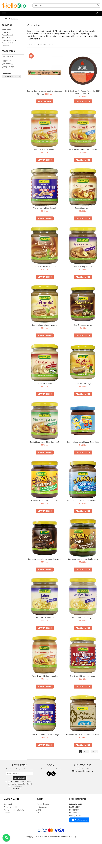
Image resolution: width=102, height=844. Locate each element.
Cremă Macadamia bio (83, 325)
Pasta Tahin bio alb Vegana (83, 617)
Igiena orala (6, 37)
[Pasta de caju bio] (45, 362)
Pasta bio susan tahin (45, 617)
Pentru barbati (7, 35)
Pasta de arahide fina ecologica (45, 676)
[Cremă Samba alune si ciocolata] (45, 479)
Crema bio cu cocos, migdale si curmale (82, 734)
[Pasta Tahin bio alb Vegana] (83, 596)
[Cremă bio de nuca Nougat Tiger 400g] (83, 420)
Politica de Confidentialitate (15, 787)
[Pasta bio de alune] (83, 187)
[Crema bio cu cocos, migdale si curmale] (83, 713)
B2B (37, 813)
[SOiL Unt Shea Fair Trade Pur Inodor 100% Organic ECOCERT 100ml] (83, 71)
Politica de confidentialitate (14, 810)
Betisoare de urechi (9, 40)
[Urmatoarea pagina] (96, 751)
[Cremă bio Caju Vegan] (83, 362)
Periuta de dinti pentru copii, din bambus (44, 91)
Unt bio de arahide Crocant (44, 208)
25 (93, 751)
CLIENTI (39, 799)
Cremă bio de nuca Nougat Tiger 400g (83, 442)
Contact (7, 813)
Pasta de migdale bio (83, 266)
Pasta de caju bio (45, 383)
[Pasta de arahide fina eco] (45, 128)
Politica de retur (42, 807)
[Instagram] (53, 773)
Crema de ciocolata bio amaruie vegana (44, 559)
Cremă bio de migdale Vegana (44, 325)
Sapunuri (5, 45)
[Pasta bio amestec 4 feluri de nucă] (45, 421)
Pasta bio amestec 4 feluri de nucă (44, 442)
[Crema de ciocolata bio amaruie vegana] (45, 538)
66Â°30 (6, 61)
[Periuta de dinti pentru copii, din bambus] (45, 71)
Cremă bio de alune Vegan (45, 266)
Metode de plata (42, 804)
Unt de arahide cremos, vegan (82, 676)
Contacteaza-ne (81, 820)
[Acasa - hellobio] (14, 5)
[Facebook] (49, 773)
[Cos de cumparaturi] (97, 13)
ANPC (38, 810)
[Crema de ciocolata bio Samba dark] (83, 538)
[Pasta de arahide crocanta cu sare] (83, 128)
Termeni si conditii (10, 807)
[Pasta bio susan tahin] (45, 596)
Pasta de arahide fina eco (44, 149)
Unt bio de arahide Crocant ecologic (45, 734)
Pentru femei (6, 29)
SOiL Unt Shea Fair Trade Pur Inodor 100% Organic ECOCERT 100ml (82, 92)
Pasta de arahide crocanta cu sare (83, 149)
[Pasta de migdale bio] (83, 245)
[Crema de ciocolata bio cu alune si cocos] (83, 479)
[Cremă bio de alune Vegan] (45, 245)
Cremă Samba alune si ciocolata (44, 500)
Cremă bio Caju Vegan (83, 383)
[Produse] (4, 14)
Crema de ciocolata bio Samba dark (83, 559)
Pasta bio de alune (83, 208)
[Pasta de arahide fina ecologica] (45, 655)
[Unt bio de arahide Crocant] (45, 187)
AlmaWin (7, 64)
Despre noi (8, 804)
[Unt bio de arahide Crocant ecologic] (45, 713)
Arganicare (8, 67)
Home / (7, 19)
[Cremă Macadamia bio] (83, 304)
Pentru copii (6, 32)
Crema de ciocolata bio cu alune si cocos (83, 500)
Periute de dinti (7, 43)
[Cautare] (98, 5)
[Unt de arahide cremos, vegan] (83, 655)
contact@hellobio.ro (84, 771)
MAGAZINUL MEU (12, 799)
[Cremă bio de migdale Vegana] (45, 304)
